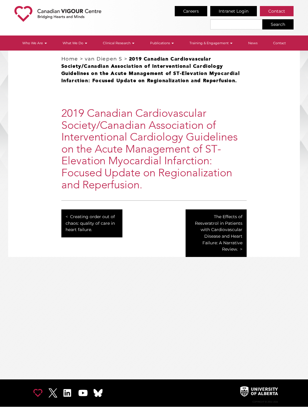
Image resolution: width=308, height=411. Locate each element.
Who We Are (33, 43)
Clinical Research (117, 43)
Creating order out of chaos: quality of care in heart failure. (90, 223)
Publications (160, 43)
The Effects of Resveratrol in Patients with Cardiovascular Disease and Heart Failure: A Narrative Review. (218, 233)
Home (69, 59)
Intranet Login (233, 11)
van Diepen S (103, 59)
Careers (191, 11)
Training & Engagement (209, 43)
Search (278, 24)
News (252, 43)
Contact (276, 11)
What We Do (73, 43)
